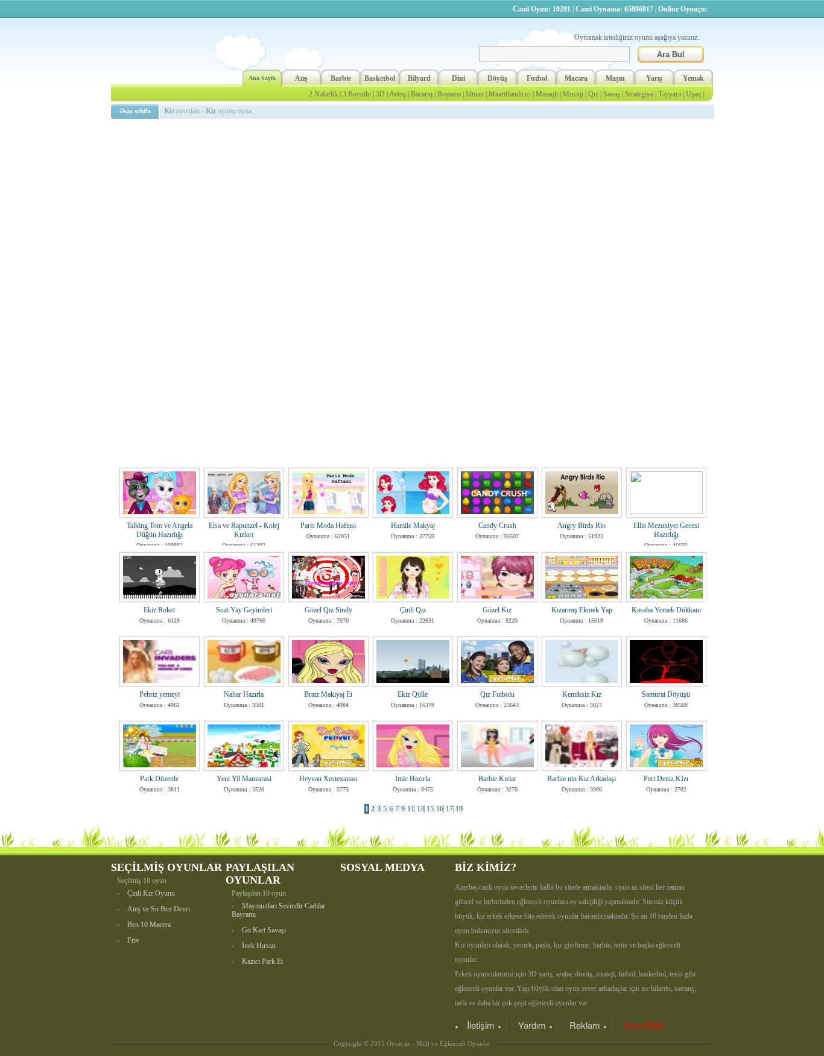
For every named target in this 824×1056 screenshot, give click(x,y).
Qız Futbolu (497, 694)
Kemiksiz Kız (581, 694)
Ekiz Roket (159, 610)
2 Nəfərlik (323, 94)
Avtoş (397, 94)
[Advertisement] (414, 208)
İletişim (481, 1025)
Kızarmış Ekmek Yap (581, 610)
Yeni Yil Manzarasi (244, 779)
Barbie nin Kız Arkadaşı (581, 779)
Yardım (532, 1025)
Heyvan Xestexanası (328, 779)
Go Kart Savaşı (264, 930)
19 (459, 809)
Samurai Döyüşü (666, 694)
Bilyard (419, 78)
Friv (133, 940)
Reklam (584, 1025)
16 (439, 809)
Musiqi (573, 94)
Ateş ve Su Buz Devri (158, 909)
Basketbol (379, 78)
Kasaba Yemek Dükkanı (666, 610)
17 (449, 809)
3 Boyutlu (357, 94)
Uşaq (693, 94)
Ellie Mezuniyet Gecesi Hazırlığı (666, 530)
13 (420, 809)
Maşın (615, 78)
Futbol (537, 78)
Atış (301, 78)
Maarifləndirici (510, 94)
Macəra (576, 78)
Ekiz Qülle (413, 694)
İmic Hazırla (412, 779)
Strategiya (639, 94)
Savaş (611, 94)
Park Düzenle (159, 779)
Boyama (449, 94)
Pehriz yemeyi (159, 694)
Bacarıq (422, 94)
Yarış (654, 78)
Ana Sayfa (262, 78)
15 (430, 809)
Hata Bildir (644, 1025)
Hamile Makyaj (413, 525)
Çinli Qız (413, 610)
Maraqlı (547, 94)
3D (380, 94)
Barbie (341, 78)
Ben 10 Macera (149, 924)
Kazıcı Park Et (262, 961)
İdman (475, 94)
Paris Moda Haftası (328, 525)
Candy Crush (497, 525)
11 (410, 809)
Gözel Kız (497, 610)
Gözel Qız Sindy (328, 610)
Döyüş (497, 78)
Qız (593, 94)
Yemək (693, 78)
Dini (458, 78)
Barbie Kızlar (497, 779)
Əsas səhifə (135, 111)
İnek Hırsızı (259, 945)
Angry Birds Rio (581, 525)
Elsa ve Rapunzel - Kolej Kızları (244, 530)
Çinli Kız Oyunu (151, 893)
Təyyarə (669, 94)
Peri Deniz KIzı (666, 779)
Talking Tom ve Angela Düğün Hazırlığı (159, 530)
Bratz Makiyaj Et (328, 694)
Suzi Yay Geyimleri (244, 610)
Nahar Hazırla (244, 694)
